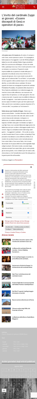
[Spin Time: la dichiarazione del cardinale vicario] (6, 276)
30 (32, 387)
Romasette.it (18, 160)
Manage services (19, 221)
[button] (31, 167)
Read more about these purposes (19, 223)
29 (28, 387)
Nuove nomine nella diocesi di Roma (23, 300)
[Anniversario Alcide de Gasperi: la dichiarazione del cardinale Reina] (6, 268)
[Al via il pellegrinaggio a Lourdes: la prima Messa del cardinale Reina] (6, 259)
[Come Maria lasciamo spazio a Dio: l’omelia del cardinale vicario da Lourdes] (6, 242)
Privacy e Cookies (10, 232)
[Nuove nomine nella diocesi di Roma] (6, 302)
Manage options (9, 221)
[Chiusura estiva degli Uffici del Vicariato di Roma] (6, 311)
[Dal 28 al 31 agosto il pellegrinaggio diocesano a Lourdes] (6, 293)
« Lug (3, 393)
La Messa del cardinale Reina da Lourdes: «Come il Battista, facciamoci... (21, 250)
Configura (8, 229)
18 (9, 383)
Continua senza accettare (22, 227)
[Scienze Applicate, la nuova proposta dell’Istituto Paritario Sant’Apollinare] (6, 285)
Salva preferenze (18, 229)
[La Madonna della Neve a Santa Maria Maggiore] (6, 319)
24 (4, 387)
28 (24, 387)
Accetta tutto (9, 227)
